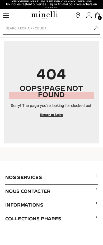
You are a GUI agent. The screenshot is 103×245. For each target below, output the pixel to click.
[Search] (96, 28)
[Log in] (89, 15)
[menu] (6, 15)
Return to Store (51, 115)
